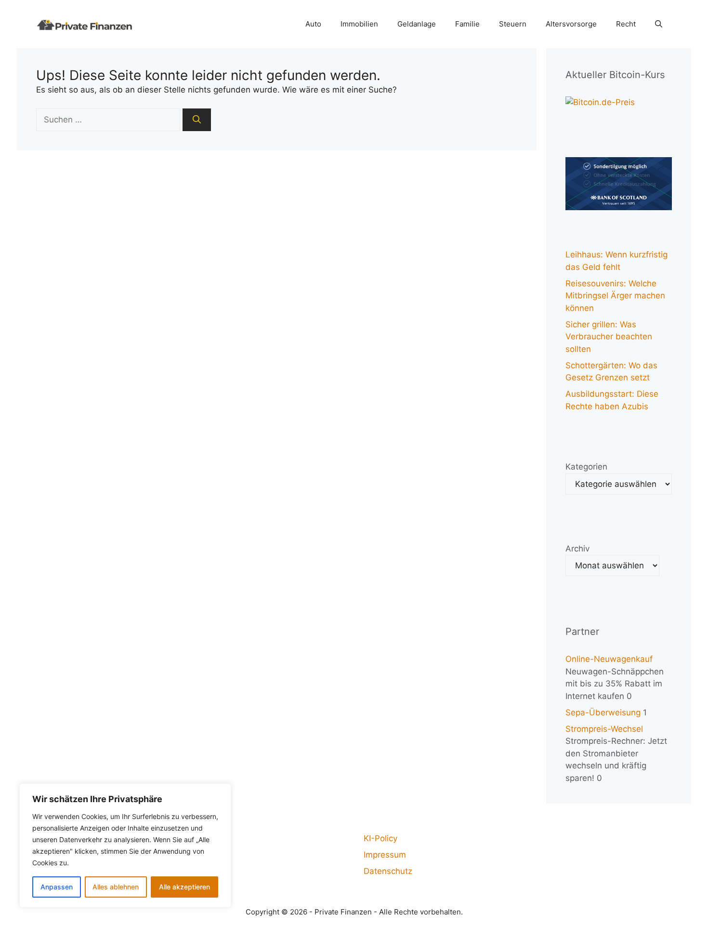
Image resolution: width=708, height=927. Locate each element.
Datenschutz (388, 871)
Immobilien (359, 23)
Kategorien (586, 466)
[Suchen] (197, 120)
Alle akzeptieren (184, 887)
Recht (626, 23)
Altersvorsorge (571, 23)
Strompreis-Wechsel (604, 729)
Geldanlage (416, 23)
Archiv (577, 548)
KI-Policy (380, 838)
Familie (467, 23)
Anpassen (56, 887)
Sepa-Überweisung (603, 712)
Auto (313, 23)
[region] (125, 845)
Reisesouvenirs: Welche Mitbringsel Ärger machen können (615, 296)
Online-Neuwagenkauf (609, 659)
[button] (658, 24)
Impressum (385, 855)
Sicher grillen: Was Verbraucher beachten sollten (608, 337)
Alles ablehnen (115, 887)
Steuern (512, 23)
